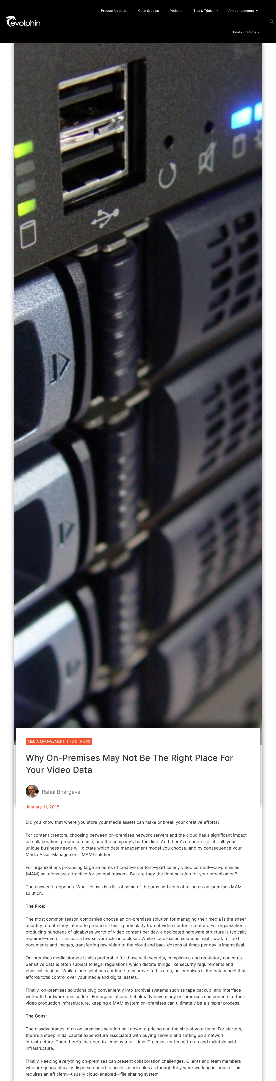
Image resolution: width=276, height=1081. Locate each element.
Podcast (176, 11)
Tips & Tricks (203, 11)
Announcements (241, 11)
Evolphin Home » (246, 32)
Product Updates (114, 11)
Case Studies (148, 11)
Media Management (46, 741)
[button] (271, 21)
